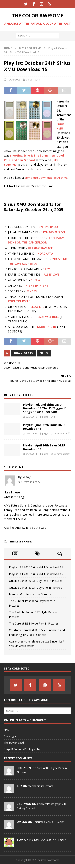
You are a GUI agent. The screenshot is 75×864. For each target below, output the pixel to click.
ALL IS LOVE (51, 274)
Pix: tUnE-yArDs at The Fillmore (47, 840)
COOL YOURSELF (19, 301)
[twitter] (25, 4)
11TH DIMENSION (53, 232)
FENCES (31, 291)
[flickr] (49, 4)
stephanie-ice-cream (40, 786)
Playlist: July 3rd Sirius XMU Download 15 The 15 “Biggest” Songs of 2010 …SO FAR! (44, 408)
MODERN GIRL (46, 327)
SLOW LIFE (37, 307)
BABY (46, 269)
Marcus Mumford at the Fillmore (30, 594)
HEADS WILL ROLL (47, 317)
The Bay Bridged (14, 742)
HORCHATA (45, 253)
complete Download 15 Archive (46, 178)
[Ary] (9, 791)
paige (29, 79)
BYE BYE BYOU (48, 227)
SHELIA (35, 280)
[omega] (9, 827)
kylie (21, 477)
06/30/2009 (31, 433)
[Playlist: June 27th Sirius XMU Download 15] (12, 429)
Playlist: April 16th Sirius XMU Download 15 (44, 447)
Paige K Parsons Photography (22, 749)
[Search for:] (37, 36)
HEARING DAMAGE (40, 248)
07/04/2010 (31, 416)
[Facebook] (33, 4)
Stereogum (10, 736)
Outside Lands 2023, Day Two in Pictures (35, 581)
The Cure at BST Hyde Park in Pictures (34, 623)
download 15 (23, 353)
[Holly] (9, 773)
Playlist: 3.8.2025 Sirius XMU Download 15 (36, 567)
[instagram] (41, 4)
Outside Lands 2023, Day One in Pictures (35, 587)
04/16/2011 (31, 453)
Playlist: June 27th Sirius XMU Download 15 (44, 426)
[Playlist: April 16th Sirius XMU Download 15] (12, 450)
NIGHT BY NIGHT (36, 285)
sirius (44, 353)
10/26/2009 (13, 79)
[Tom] (9, 845)
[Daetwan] (9, 809)
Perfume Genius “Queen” (48, 822)
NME (6, 729)
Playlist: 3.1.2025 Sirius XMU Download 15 (36, 574)
